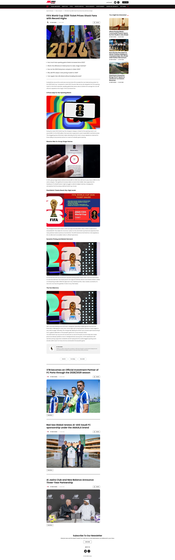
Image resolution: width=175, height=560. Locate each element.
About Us (87, 547)
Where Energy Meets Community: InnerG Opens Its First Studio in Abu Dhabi (118, 33)
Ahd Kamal (54, 22)
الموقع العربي (109, 2)
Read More (50, 415)
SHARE (97, 22)
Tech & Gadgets (90, 6)
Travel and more (55, 6)
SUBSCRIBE (125, 2)
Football (73, 359)
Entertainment (100, 6)
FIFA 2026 (82, 359)
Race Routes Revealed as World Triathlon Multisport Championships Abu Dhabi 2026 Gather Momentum (118, 55)
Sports (64, 359)
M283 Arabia (54, 376)
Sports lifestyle (79, 6)
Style (71, 6)
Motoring (123, 6)
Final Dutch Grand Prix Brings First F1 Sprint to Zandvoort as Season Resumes (117, 77)
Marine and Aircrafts (112, 6)
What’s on (65, 6)
